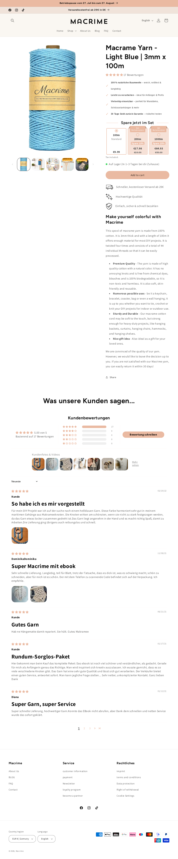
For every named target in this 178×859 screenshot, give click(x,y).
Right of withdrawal (128, 789)
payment (68, 777)
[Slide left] (12, 164)
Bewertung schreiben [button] (143, 434)
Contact (13, 789)
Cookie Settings (125, 795)
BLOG (12, 777)
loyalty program (72, 789)
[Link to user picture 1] (19, 535)
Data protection (126, 783)
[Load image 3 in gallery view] (52, 164)
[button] (12, 20)
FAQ (11, 783)
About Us (14, 771)
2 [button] (84, 728)
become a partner (73, 795)
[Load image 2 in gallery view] (38, 164)
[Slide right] (93, 164)
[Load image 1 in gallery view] (23, 164)
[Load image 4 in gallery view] (67, 164)
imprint (121, 771)
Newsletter (69, 783)
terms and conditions (129, 777)
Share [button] (113, 377)
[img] (20, 491)
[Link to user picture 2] (38, 594)
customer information (75, 771)
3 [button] (90, 728)
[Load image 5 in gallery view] (82, 164)
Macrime (20, 851)
